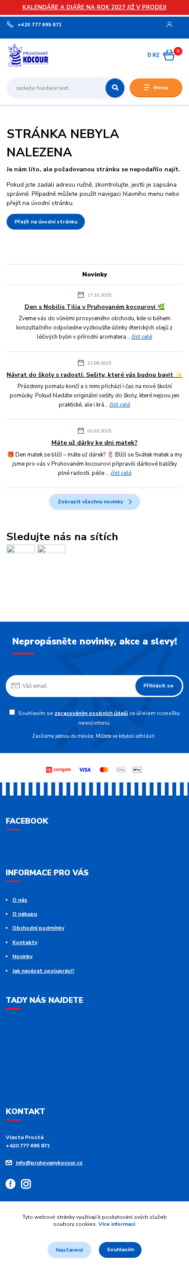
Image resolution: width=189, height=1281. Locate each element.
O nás (19, 899)
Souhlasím (120, 1249)
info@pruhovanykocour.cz (49, 1162)
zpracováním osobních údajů (91, 713)
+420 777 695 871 (40, 25)
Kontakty (24, 942)
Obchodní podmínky (38, 927)
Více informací (116, 1224)
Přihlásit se (158, 685)
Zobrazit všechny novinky (90, 501)
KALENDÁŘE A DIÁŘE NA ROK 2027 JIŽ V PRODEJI (94, 7)
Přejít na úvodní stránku (46, 221)
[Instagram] (28, 1185)
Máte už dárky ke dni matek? (94, 443)
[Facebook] (13, 1185)
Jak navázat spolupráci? (43, 970)
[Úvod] (38, 55)
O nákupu (24, 913)
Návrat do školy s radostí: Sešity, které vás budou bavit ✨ (94, 375)
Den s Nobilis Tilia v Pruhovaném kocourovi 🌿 (95, 307)
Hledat (114, 88)
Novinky (22, 956)
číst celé (141, 337)
